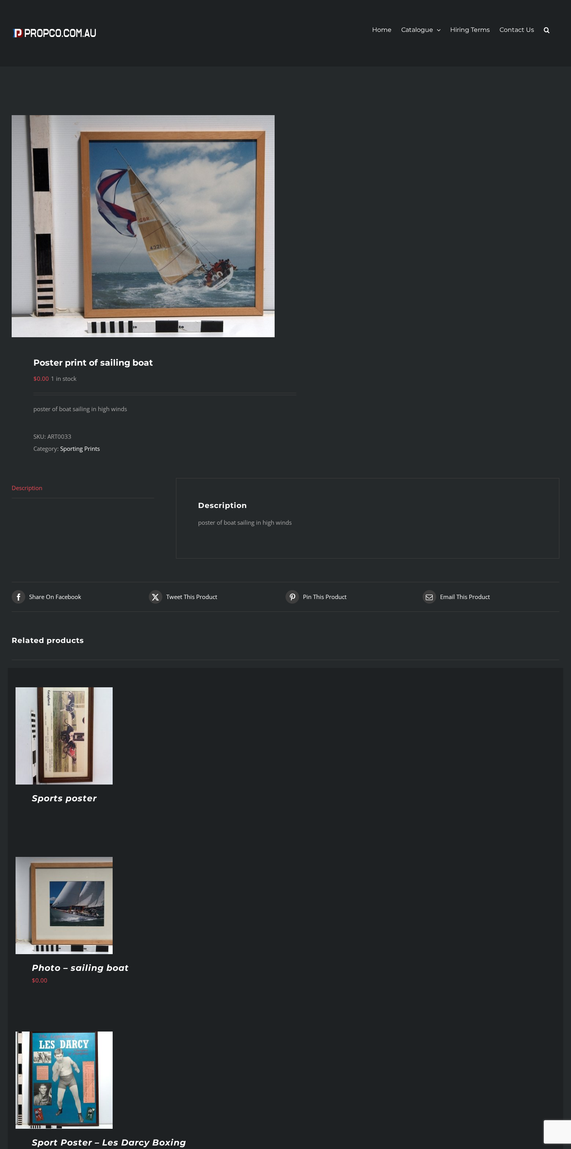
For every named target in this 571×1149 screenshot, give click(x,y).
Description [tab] (27, 488)
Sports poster (64, 798)
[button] (547, 30)
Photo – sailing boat (80, 968)
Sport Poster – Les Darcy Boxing (109, 1142)
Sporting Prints (80, 448)
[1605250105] (143, 226)
